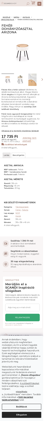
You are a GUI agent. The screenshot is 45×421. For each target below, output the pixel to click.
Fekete (25, 210)
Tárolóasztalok (22, 207)
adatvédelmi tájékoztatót (13, 325)
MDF (18, 213)
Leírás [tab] (6, 155)
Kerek (18, 216)
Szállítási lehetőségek (16, 144)
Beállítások (21, 407)
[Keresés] (27, 3)
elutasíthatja (21, 392)
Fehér (18, 210)
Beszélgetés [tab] (18, 155)
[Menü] (39, 3)
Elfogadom (21, 415)
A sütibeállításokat (29, 383)
